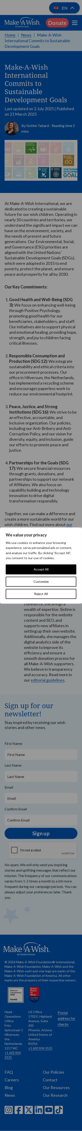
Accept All (41, 569)
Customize (41, 581)
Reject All (41, 594)
